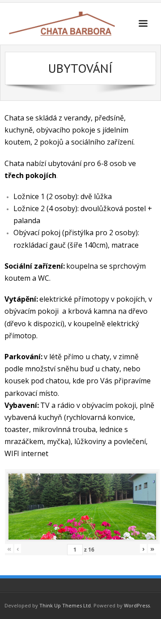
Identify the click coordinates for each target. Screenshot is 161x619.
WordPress (137, 605)
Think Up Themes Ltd (65, 605)
